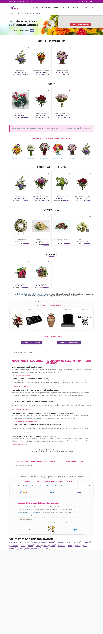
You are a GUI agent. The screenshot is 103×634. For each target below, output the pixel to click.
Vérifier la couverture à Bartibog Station (22, 398)
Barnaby (53, 545)
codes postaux (54, 451)
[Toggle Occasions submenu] (37, 7)
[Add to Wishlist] (28, 48)
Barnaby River (61, 545)
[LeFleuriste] (14, 7)
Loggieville (43, 542)
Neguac (45, 545)
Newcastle (67, 542)
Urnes (51, 309)
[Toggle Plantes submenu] (59, 7)
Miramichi (34, 542)
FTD (71, 128)
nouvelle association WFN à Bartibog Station (30, 512)
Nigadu (20, 548)
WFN (74, 128)
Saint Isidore (36, 548)
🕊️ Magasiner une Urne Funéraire (31, 342)
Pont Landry (46, 548)
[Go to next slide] (87, 230)
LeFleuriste (34, 127)
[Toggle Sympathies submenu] (70, 7)
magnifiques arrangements (24, 128)
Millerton (38, 545)
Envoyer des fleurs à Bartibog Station (21, 386)
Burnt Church (86, 542)
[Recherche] (83, 7)
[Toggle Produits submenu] (79, 7)
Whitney (23, 545)
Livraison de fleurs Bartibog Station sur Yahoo (79, 485)
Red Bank (59, 542)
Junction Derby (14, 545)
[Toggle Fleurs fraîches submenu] (51, 7)
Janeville (70, 545)
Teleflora (79, 128)
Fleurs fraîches (45, 7)
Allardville (26, 542)
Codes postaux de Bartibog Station (21, 375)
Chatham (51, 542)
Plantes (56, 7)
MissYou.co (85, 309)
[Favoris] (86, 7)
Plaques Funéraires (34, 309)
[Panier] (89, 7)
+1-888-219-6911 (28, 1)
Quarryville (27, 548)
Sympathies (65, 7)
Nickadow (77, 545)
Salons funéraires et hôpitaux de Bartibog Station (24, 421)
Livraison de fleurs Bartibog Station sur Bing (51, 485)
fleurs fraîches (37, 128)
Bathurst (30, 545)
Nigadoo (13, 548)
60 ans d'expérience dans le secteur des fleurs (34, 294)
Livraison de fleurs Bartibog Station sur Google (24, 485)
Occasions (34, 7)
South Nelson (76, 542)
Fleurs (17, 309)
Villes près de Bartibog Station (20, 444)
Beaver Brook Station (16, 542)
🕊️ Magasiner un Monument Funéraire (69, 342)
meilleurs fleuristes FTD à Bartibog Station (51, 506)
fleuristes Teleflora (28, 509)
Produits (75, 7)
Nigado (85, 545)
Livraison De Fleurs (23, 13)
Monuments (68, 309)
